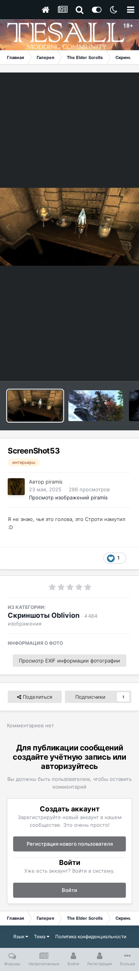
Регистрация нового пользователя (70, 844)
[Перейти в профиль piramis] (16, 486)
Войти (69, 890)
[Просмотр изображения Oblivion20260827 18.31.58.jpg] (95, 405)
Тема (40, 936)
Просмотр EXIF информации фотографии (69, 660)
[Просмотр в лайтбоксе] (69, 227)
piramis (54, 482)
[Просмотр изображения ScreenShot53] (35, 405)
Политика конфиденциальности (90, 936)
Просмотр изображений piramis (68, 497)
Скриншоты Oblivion (44, 615)
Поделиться (36, 697)
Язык (19, 936)
